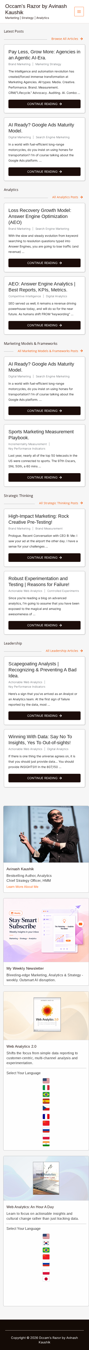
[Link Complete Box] (44, 79)
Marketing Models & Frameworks (30, 343)
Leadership (13, 643)
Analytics (11, 189)
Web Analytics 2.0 (21, 1046)
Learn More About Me (22, 887)
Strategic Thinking (18, 495)
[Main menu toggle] (79, 11)
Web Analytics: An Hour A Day (30, 1207)
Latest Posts (14, 31)
